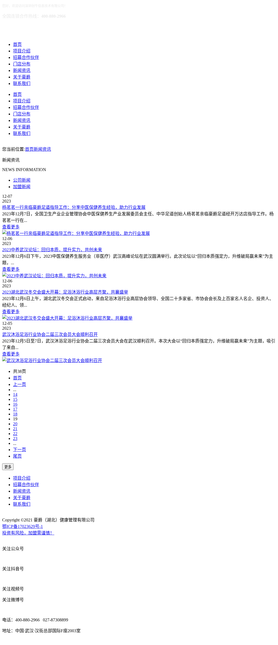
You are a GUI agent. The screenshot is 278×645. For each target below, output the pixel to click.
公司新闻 (21, 180)
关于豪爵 (21, 77)
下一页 (19, 449)
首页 (17, 44)
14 (15, 394)
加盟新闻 (21, 186)
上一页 (19, 384)
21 (15, 428)
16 (15, 404)
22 (15, 433)
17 (15, 409)
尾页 (17, 456)
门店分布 (21, 64)
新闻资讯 (21, 70)
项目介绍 (21, 51)
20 (15, 423)
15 (15, 399)
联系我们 (21, 83)
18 (15, 414)
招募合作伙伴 (26, 57)
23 (15, 438)
